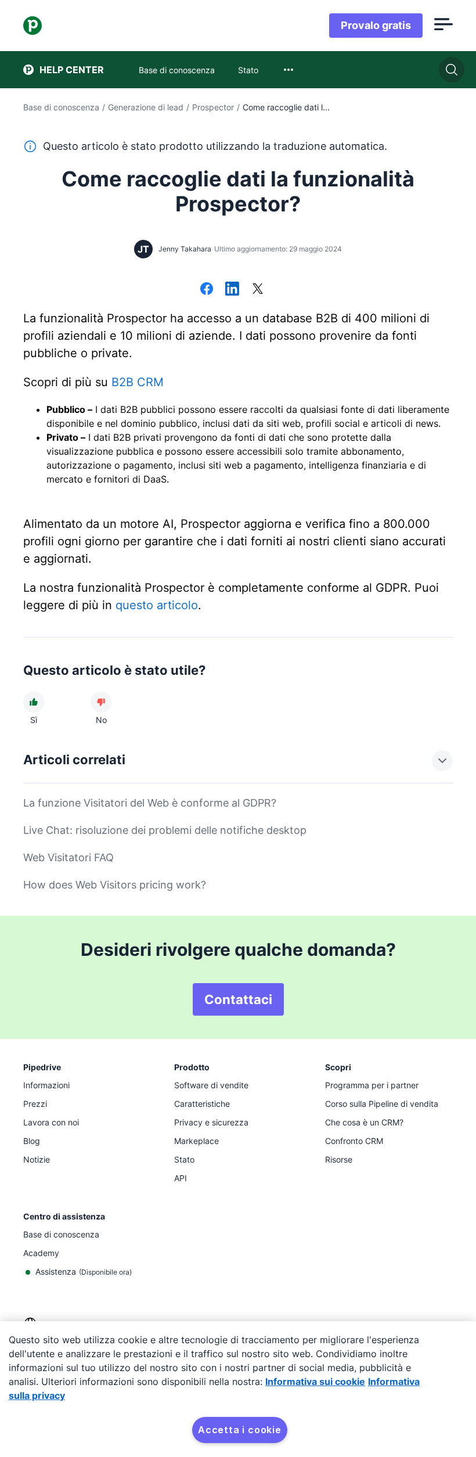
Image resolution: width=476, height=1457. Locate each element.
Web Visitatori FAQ (68, 857)
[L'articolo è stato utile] (33, 702)
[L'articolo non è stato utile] (101, 702)
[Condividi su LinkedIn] (232, 290)
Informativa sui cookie (315, 1381)
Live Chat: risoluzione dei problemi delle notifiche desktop (164, 830)
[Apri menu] (443, 25)
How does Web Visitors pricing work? (114, 885)
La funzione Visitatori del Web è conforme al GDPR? (149, 803)
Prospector (213, 107)
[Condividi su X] (258, 290)
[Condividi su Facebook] (207, 290)
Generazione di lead (145, 107)
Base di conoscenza (61, 107)
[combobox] (288, 69)
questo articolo (157, 605)
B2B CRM (137, 382)
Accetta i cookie (240, 1430)
